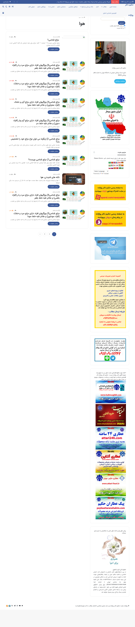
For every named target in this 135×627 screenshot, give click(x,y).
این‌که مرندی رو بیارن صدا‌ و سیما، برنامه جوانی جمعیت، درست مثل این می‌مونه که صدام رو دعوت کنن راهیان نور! (78, 2)
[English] (115, 163)
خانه (83, 17)
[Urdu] (120, 168)
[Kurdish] (120, 165)
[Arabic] (110, 163)
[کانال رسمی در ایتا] (7, 606)
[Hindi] (110, 165)
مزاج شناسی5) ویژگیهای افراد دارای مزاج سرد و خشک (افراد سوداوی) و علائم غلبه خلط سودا (37, 85)
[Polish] (110, 168)
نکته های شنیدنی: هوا (50, 177)
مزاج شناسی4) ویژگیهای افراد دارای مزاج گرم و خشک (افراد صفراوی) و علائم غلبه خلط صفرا (37, 103)
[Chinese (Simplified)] (112, 163)
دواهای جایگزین (73, 7)
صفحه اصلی (113, 7)
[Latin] (122, 165)
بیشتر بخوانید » (53, 49)
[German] (122, 163)
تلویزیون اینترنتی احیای (109, 13)
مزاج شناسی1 (53, 40)
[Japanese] (115, 165)
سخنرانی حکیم (61, 7)
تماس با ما (51, 7)
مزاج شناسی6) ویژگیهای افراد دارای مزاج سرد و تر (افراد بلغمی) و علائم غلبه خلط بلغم (36, 67)
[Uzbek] (122, 168)
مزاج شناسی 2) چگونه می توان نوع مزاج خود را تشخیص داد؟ (35, 140)
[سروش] (9, 606)
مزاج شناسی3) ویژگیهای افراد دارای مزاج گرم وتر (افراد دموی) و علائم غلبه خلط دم (36, 122)
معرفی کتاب (31, 7)
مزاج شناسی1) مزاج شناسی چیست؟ (44, 159)
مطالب (105, 7)
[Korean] (117, 165)
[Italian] (112, 165)
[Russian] (112, 168)
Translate (106, 173)
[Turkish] (117, 168)
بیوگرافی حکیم (42, 7)
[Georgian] (120, 163)
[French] (117, 163)
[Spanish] (115, 168)
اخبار (97, 7)
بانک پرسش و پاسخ (87, 7)
